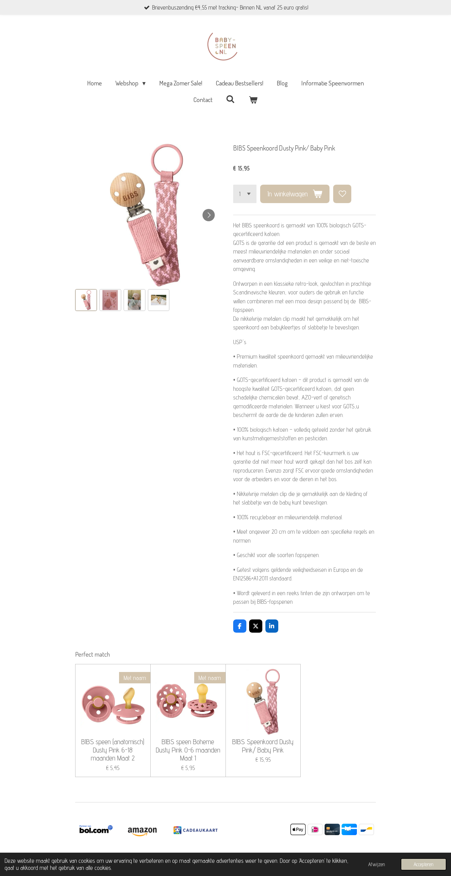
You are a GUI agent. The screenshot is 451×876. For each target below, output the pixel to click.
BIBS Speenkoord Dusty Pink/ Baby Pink (263, 746)
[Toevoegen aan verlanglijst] (342, 194)
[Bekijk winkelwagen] (253, 99)
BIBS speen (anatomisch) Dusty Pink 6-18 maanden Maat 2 (112, 750)
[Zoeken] (230, 99)
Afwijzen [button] (376, 864)
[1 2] (244, 194)
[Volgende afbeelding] (208, 215)
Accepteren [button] (424, 864)
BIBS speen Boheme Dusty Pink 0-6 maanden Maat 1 (188, 750)
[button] (86, 300)
